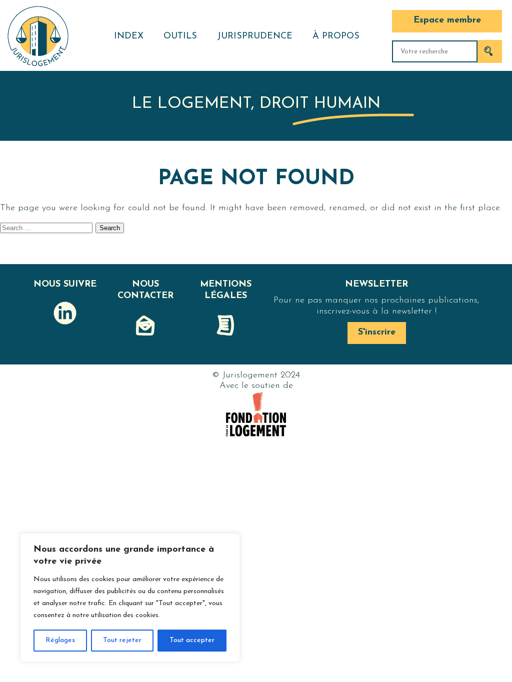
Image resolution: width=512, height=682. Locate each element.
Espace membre (447, 20)
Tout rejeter (122, 640)
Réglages (60, 640)
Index (129, 36)
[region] (130, 597)
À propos (336, 36)
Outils (180, 36)
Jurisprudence (254, 36)
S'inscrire (377, 332)
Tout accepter (192, 640)
